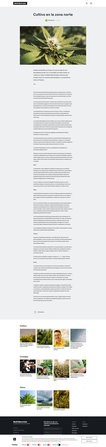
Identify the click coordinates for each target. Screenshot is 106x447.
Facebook (84, 424)
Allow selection (89, 441)
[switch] (39, 445)
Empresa (74, 426)
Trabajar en (16, 432)
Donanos (15, 428)
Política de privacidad (18, 430)
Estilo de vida (75, 428)
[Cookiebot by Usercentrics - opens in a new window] (14, 445)
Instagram (84, 426)
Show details (65, 444)
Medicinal (74, 430)
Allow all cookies (89, 437)
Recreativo (74, 432)
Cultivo (23, 326)
